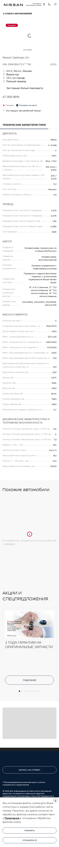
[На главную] (13, 4)
